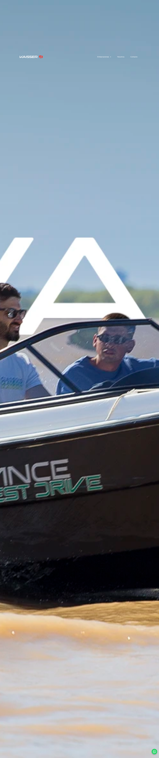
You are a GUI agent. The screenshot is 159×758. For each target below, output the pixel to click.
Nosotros (120, 57)
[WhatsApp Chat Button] (154, 751)
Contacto (133, 57)
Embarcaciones (103, 57)
